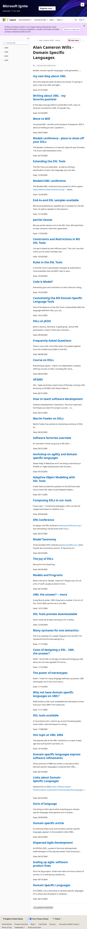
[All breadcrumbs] (35, 40)
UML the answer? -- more (50, 594)
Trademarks (18, 927)
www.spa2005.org (68, 545)
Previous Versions (21, 924)
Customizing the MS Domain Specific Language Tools (57, 299)
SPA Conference (43, 520)
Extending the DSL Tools (49, 161)
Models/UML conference (49, 181)
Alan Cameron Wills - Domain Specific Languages (50, 40)
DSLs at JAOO (42, 321)
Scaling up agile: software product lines (50, 864)
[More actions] (83, 40)
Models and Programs (48, 575)
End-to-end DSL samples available (56, 200)
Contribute (43, 924)
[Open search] (76, 20)
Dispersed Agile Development (53, 842)
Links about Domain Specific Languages (46, 779)
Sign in (81, 20)
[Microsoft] (4, 19)
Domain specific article (48, 823)
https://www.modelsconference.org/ (48, 189)
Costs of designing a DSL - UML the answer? (53, 651)
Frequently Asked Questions (52, 340)
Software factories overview (52, 438)
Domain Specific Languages (51, 885)
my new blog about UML (49, 76)
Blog (32, 924)
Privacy (52, 924)
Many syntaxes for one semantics (56, 630)
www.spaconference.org (69, 525)
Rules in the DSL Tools (47, 262)
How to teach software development (58, 399)
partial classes (42, 220)
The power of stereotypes (50, 673)
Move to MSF (41, 119)
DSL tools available (46, 715)
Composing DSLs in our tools (52, 500)
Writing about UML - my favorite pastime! (49, 97)
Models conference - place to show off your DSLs (58, 140)
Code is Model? (43, 282)
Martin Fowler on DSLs (48, 418)
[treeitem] (15, 48)
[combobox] (15, 43)
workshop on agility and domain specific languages (55, 456)
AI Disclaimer (7, 924)
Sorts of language (45, 804)
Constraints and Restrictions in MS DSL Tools (56, 241)
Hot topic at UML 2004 (48, 735)
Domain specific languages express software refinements (56, 756)
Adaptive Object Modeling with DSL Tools (54, 479)
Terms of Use (7, 927)
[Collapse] (28, 38)
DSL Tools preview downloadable (55, 614)
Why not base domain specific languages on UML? (53, 694)
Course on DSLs (43, 360)
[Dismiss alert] (82, 4)
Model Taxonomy (44, 539)
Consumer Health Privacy (68, 924)
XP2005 (38, 379)
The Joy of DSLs (43, 559)
